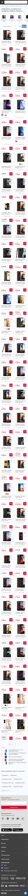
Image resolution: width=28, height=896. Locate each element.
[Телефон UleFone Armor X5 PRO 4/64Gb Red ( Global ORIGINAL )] (21, 606)
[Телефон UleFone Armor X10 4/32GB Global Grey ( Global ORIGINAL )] (21, 629)
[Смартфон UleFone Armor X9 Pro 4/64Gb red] (21, 105)
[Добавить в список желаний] (11, 35)
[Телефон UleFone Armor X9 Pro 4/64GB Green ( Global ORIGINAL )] (7, 583)
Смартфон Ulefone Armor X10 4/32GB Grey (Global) (6, 283)
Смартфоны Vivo (17, 779)
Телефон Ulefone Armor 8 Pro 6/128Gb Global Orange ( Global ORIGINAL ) (20, 424)
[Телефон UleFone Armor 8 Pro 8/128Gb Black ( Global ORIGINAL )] (21, 276)
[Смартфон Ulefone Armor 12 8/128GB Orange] (7, 58)
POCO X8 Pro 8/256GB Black (15, 756)
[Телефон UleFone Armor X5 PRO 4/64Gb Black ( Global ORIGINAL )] (7, 371)
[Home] (2, 6)
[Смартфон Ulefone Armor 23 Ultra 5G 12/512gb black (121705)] (21, 441)
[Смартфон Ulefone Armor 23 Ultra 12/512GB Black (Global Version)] (21, 253)
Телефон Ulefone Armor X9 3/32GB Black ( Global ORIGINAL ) (6, 401)
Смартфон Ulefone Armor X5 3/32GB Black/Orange (6, 167)
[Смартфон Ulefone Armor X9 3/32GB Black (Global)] (21, 371)
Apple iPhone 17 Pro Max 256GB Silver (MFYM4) (18, 763)
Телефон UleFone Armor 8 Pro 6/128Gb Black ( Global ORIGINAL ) (7, 613)
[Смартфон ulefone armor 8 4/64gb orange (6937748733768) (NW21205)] (7, 559)
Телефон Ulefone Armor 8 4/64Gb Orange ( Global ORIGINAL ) (19, 589)
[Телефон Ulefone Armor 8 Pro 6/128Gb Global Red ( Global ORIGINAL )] (7, 441)
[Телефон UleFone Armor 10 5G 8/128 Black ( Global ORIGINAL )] (7, 652)
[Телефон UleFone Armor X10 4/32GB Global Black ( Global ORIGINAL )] (21, 559)
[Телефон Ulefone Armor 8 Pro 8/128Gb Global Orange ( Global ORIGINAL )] (21, 230)
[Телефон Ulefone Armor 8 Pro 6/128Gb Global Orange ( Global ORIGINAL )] (21, 418)
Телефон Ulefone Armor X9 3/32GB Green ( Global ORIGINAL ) (19, 355)
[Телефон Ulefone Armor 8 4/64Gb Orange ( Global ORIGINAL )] (21, 583)
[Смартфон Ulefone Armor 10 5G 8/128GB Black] (7, 513)
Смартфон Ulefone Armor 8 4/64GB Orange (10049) (20, 471)
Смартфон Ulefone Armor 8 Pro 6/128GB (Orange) (20, 213)
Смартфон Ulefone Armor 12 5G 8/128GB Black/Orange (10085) (20, 496)
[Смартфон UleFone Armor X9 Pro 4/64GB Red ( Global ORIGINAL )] (7, 299)
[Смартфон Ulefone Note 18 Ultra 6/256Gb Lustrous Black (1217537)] (21, 299)
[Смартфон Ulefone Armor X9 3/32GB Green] (7, 536)
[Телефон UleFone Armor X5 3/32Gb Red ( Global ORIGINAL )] (7, 253)
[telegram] (12, 818)
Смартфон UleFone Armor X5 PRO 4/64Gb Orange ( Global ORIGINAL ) (20, 401)
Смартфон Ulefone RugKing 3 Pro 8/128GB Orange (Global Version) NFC (20, 332)
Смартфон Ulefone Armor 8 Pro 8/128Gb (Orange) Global (7, 88)
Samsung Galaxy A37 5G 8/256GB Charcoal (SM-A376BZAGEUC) (16, 760)
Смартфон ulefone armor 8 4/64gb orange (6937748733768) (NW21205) (6, 566)
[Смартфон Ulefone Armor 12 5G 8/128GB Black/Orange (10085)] (21, 487)
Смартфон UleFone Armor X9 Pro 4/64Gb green (7, 236)
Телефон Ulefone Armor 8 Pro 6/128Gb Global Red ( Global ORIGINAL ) (7, 448)
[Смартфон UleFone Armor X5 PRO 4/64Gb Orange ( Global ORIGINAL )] (21, 395)
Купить (11, 48)
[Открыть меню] (2, 2)
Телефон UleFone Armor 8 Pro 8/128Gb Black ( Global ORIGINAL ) (20, 283)
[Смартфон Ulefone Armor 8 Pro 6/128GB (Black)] (21, 81)
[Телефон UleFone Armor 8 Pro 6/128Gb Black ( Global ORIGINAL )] (7, 606)
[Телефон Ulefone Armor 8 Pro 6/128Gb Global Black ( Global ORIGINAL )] (7, 676)
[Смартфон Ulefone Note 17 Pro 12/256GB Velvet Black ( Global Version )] (7, 699)
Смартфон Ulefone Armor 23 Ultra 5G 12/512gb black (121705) (20, 448)
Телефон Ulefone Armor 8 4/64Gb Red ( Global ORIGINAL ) (20, 682)
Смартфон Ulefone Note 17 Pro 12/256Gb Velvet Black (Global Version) (20, 731)
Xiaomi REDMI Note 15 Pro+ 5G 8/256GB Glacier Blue (16, 750)
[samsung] (13, 886)
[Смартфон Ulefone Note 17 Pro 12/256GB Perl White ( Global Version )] (7, 724)
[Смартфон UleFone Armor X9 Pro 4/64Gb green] (7, 230)
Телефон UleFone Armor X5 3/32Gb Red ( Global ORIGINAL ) (6, 260)
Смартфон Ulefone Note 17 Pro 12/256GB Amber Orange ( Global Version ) (20, 708)
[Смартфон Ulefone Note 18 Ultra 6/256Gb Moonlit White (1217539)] (7, 323)
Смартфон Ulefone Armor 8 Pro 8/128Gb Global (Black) (7, 42)
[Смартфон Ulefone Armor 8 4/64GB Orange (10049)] (21, 464)
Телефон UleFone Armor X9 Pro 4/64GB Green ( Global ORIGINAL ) (7, 589)
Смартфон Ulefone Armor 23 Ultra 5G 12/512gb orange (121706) (6, 471)
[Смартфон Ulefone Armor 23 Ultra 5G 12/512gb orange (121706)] (7, 464)
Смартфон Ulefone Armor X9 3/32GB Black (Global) (20, 378)
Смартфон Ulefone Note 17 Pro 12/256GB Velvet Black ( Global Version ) (6, 708)
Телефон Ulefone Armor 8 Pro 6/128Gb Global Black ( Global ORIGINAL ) (7, 682)
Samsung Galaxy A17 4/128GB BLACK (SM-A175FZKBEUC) (17, 754)
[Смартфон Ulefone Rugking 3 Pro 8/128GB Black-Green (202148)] (21, 158)
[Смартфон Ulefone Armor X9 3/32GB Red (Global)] (7, 131)
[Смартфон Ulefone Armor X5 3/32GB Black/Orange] (7, 158)
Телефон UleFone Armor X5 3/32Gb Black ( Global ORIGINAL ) (6, 636)
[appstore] (6, 829)
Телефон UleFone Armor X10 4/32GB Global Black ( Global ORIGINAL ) (20, 566)
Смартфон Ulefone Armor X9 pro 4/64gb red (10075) (7, 496)
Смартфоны (5, 775)
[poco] (22, 886)
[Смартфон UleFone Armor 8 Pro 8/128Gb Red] (21, 58)
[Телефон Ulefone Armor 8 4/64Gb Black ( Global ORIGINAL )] (21, 183)
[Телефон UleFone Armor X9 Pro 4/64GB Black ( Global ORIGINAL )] (7, 348)
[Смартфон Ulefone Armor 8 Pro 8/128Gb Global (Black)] (7, 35)
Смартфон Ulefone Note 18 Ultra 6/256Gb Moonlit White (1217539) (6, 332)
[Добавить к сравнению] (11, 31)
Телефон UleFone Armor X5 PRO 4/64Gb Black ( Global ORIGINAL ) (6, 378)
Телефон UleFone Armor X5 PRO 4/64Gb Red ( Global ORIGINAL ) (20, 613)
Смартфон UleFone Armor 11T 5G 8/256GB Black (7, 111)
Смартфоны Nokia (18, 786)
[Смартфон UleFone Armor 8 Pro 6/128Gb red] (21, 513)
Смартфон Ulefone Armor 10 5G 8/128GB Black (6, 520)
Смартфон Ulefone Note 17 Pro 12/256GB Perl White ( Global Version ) (7, 731)
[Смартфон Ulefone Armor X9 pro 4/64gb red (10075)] (7, 487)
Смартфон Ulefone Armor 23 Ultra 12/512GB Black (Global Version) (20, 260)
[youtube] (17, 818)
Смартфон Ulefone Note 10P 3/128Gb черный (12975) (20, 138)
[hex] (20, 164)
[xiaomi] (2, 886)
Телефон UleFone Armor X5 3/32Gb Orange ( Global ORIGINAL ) (6, 190)
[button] (19, 26)
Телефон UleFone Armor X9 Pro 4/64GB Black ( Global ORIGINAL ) (7, 355)
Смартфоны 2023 (20, 782)
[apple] (6, 886)
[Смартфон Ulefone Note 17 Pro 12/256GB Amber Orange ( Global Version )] (21, 699)
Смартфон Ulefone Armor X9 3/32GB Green (6, 543)
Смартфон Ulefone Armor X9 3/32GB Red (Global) (6, 138)
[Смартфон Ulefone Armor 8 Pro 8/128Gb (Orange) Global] (7, 81)
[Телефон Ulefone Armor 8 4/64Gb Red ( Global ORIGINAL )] (21, 676)
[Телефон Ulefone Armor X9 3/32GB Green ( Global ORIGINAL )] (21, 348)
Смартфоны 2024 (6, 786)
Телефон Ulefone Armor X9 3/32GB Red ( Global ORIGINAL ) (6, 424)
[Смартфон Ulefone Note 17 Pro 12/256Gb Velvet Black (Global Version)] (21, 724)
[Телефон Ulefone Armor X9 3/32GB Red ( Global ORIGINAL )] (7, 418)
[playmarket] (17, 829)
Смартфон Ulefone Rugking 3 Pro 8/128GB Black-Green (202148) (20, 167)
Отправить (6, 2)
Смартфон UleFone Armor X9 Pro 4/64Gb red (20, 111)
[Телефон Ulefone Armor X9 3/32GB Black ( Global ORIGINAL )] (7, 395)
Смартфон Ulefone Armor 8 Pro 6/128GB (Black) (20, 88)
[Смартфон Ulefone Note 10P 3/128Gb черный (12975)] (21, 131)
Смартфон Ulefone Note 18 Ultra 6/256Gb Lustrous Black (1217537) (20, 306)
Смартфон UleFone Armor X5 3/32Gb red (20, 42)
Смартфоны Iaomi (6, 779)
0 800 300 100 (5, 862)
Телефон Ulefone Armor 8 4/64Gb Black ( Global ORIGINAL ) (19, 190)
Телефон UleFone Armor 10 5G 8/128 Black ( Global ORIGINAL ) (6, 659)
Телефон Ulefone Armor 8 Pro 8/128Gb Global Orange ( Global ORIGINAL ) (20, 236)
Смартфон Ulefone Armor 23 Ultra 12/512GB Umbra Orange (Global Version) (6, 213)
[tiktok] (22, 818)
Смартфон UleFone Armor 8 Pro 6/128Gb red (20, 520)
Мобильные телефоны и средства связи (13, 6)
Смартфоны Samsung (7, 782)
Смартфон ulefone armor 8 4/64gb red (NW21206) (20, 543)
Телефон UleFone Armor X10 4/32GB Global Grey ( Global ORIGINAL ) (20, 636)
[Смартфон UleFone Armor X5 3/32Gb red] (21, 35)
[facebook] (2, 818)
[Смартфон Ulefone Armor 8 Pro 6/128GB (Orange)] (21, 206)
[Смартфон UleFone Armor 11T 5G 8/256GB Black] (7, 105)
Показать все (5, 790)
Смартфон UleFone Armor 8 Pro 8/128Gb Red (20, 65)
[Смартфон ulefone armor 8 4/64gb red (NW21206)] (21, 536)
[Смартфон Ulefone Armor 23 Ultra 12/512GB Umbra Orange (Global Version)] (7, 206)
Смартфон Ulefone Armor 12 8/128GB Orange (6, 65)
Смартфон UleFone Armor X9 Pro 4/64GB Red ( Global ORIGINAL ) (7, 306)
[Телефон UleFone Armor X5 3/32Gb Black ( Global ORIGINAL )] (7, 629)
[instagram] (7, 818)
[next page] (18, 744)
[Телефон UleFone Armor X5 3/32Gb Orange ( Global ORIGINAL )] (7, 183)
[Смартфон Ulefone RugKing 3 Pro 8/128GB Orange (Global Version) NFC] (21, 323)
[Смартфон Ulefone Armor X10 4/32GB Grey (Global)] (7, 276)
